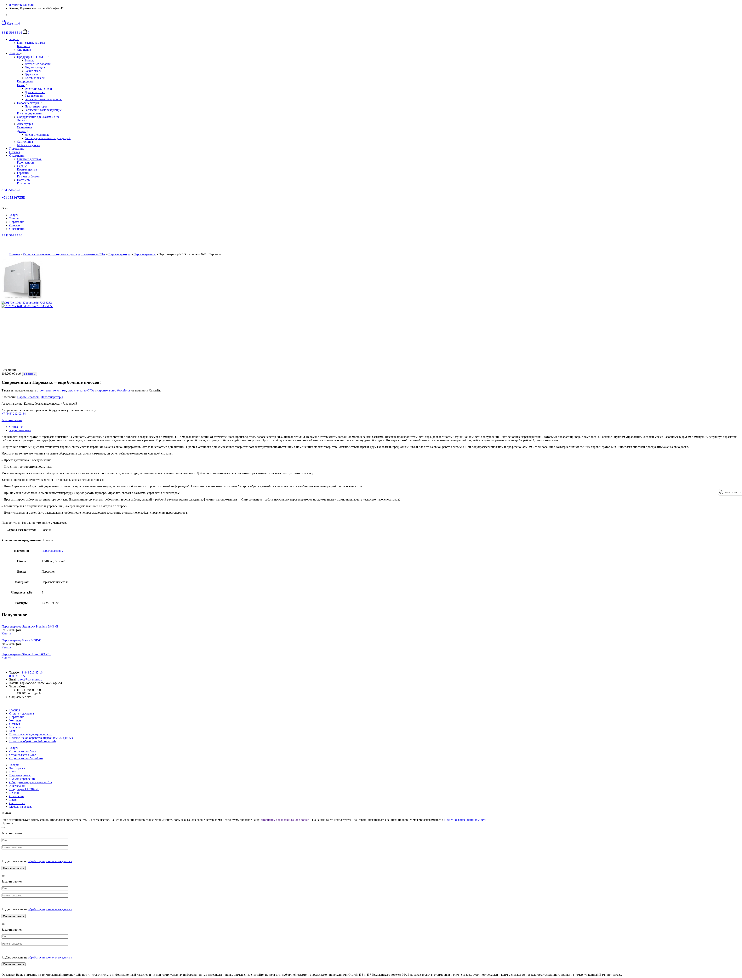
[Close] (3, 827)
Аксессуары (17, 785)
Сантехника (17, 803)
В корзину (29, 373)
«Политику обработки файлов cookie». (285, 819)
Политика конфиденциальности (30, 734)
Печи (12, 771)
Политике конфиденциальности (465, 819)
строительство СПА (81, 390)
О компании (17, 155)
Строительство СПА (23, 754)
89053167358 (17, 676)
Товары (14, 53)
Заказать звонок (12, 420)
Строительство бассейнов (26, 758)
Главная (14, 254)
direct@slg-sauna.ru (21, 4)
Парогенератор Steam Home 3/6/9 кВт (26, 654)
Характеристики (20, 430)
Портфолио (16, 148)
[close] (740, 492)
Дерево (14, 792)
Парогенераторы (119, 254)
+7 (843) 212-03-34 (14, 413)
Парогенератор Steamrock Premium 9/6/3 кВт (31, 626)
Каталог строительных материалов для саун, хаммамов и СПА (64, 254)
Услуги (14, 39)
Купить (6, 633)
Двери (13, 799)
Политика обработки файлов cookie (32, 741)
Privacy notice (731, 492)
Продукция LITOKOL (24, 789)
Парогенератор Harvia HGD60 (21, 640)
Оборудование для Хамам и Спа (30, 782)
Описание (16, 426)
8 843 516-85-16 (12, 32)
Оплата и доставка (21, 713)
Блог (12, 730)
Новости (15, 727)
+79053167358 (13, 197)
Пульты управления (22, 778)
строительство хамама (51, 390)
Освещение (16, 796)
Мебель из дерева (20, 806)
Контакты (15, 720)
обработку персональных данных (50, 861)
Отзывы (14, 152)
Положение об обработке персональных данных (41, 737)
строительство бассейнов (114, 390)
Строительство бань (22, 751)
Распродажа (17, 768)
